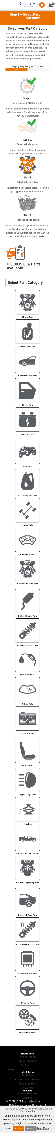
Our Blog (10, 1069)
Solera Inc (27, 1098)
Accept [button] (18, 1128)
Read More (42, 1128)
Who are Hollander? (27, 1093)
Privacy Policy (27, 1088)
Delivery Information (27, 1061)
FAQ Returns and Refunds (27, 1079)
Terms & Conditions (27, 1084)
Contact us (27, 1075)
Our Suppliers (27, 1065)
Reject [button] (30, 1128)
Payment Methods (27, 1057)
